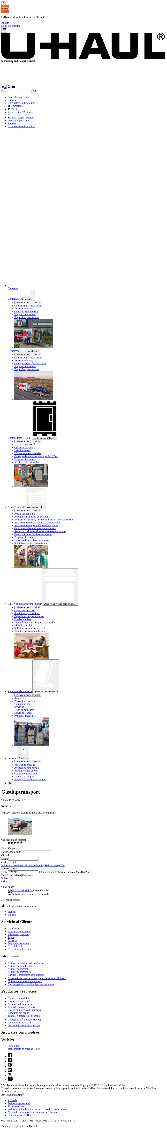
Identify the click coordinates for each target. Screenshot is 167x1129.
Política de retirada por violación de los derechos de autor (37, 1109)
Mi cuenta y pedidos (18, 934)
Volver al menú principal (28, 302)
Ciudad (5, 855)
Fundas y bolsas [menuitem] (22, 619)
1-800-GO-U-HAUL (19, 890)
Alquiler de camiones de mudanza (25, 963)
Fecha (4, 872)
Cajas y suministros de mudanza (24, 1010)
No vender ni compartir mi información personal (32, 1112)
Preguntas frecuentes (18, 943)
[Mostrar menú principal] (4, 30)
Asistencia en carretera (19, 931)
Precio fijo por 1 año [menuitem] (18, 97)
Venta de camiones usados (21, 1007)
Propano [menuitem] (12, 758)
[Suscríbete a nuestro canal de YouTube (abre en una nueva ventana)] (10, 1079)
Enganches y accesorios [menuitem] (26, 317)
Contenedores (43, 437)
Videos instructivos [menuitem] (24, 308)
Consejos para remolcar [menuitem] (26, 311)
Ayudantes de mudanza (45, 691)
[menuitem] (90, 357)
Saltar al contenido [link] (10, 25)
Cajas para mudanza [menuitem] (24, 610)
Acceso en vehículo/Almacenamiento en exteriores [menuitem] (40, 531)
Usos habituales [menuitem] (22, 450)
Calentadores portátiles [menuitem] (26, 773)
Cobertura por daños (18, 1012)
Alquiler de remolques (19, 971)
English (12, 914)
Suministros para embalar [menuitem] (27, 613)
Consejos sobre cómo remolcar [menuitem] (30, 363)
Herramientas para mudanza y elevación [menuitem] (34, 622)
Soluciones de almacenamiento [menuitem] (30, 628)
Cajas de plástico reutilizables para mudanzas (31, 984)
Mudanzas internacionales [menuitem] (27, 453)
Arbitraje (12, 1100)
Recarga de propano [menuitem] (24, 764)
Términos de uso (16, 1106)
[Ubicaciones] (13, 87)
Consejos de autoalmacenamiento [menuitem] (31, 540)
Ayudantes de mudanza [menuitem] (20, 691)
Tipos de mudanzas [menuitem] (24, 709)
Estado (4, 858)
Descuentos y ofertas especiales (24, 1025)
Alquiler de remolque (19, 969)
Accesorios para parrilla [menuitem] (26, 767)
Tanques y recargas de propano (24, 1015)
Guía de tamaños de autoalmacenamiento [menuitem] (35, 528)
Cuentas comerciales (18, 998)
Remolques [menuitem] (14, 298)
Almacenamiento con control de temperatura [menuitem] (37, 522)
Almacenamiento (35, 507)
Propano (22, 758)
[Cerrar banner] (3, 3)
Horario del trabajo (11, 875)
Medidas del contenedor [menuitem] (26, 462)
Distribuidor (14, 1045)
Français (12, 911)
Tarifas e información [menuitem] (25, 444)
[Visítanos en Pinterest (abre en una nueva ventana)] (10, 1066)
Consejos (12, 940)
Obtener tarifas (10, 868)
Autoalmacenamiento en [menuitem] (31, 516)
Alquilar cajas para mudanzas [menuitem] (29, 631)
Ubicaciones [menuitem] (16, 105)
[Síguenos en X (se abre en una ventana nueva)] (10, 1075)
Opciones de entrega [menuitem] (24, 447)
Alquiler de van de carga (20, 966)
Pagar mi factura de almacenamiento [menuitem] (33, 534)
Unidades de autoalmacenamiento (25, 981)
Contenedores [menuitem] (19, 437)
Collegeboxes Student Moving (24, 1019)
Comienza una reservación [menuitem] (28, 305)
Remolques (27, 299)
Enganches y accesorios (20, 1001)
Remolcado (14, 350)
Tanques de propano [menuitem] (24, 776)
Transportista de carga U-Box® (24, 1048)
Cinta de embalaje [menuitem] (23, 625)
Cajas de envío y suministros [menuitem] (29, 616)
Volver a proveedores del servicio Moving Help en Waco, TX (33, 865)
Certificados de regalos (19, 1022)
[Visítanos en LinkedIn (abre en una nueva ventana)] (10, 1071)
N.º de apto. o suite (11, 851)
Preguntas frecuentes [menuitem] (25, 314)
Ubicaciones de (20, 1115)
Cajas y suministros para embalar (60, 604)
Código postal (8, 862)
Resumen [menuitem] (19, 698)
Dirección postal (9, 848)
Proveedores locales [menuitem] (24, 701)
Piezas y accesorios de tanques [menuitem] (30, 779)
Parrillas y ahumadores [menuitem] (26, 770)
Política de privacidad (19, 1103)
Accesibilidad (15, 946)
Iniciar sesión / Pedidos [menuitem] (19, 112)
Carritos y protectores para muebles (26, 974)
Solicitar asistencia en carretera (21, 906)
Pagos (11, 937)
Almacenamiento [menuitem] (17, 507)
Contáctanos (14, 928)
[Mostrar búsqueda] (9, 87)
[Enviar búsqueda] (34, 91)
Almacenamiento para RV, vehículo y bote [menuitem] (36, 525)
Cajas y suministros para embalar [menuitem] (25, 603)
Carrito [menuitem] (15, 109)
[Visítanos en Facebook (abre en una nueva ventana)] (10, 1056)
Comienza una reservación (28, 357)
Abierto (5, 22)
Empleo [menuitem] (12, 100)
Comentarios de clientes (20, 949)
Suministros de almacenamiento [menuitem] (30, 543)
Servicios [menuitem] (19, 706)
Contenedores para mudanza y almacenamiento (37, 978)
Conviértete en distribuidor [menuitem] (21, 103)
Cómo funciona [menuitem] (22, 704)
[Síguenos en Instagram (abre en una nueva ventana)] (10, 1061)
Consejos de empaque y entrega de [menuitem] (36, 456)
